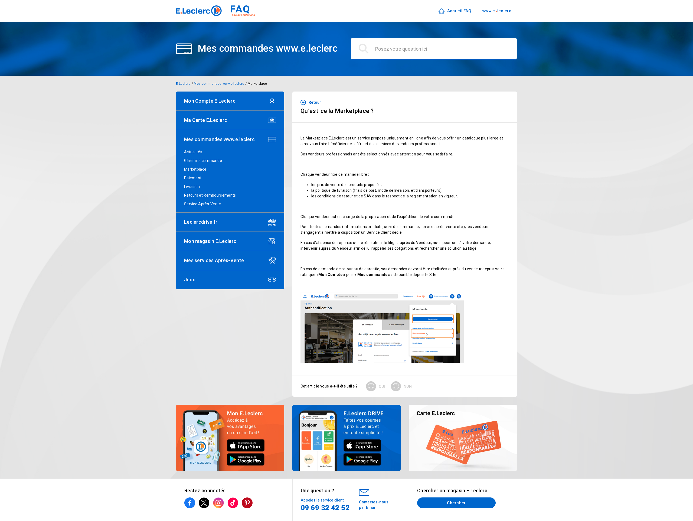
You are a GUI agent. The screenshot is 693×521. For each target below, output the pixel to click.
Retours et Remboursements (210, 195)
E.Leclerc (183, 84)
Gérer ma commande (203, 160)
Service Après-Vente (202, 204)
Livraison (192, 186)
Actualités (193, 152)
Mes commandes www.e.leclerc (219, 84)
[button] (230, 101)
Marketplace (257, 84)
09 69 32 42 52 (325, 508)
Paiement (192, 178)
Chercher (456, 502)
